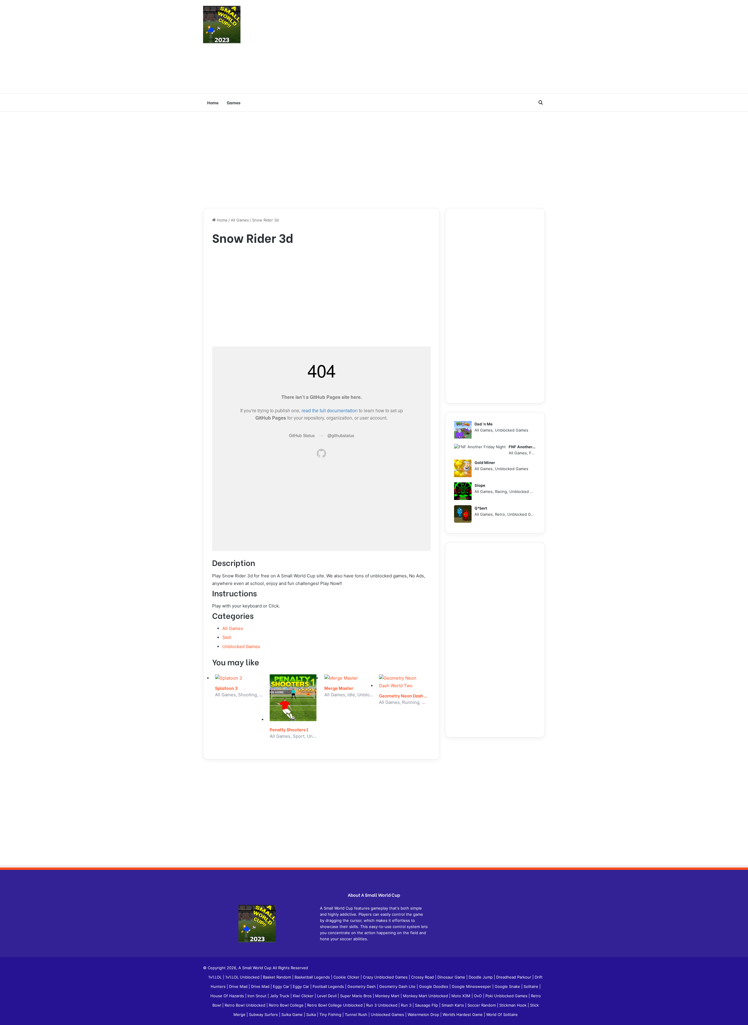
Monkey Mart (388, 995)
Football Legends (329, 986)
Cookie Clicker (347, 977)
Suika (311, 1014)
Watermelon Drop (424, 1014)
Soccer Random (482, 1005)
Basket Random (277, 977)
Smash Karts (453, 1005)
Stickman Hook (513, 1005)
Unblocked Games (241, 646)
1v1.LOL (215, 977)
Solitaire (531, 986)
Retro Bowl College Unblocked (335, 1005)
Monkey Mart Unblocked (426, 995)
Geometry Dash (362, 986)
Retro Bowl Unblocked (245, 1005)
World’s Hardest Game (463, 1014)
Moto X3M (461, 995)
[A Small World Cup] (221, 24)
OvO (478, 995)
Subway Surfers (264, 1014)
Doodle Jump (481, 977)
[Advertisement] (432, 47)
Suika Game (292, 1014)
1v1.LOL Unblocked (243, 977)
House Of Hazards (227, 995)
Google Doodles (434, 986)
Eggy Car (281, 986)
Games (233, 102)
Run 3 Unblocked (382, 1005)
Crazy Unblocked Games (386, 977)
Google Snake (508, 986)
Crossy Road (423, 977)
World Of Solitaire (502, 1014)
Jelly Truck (280, 995)
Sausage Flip (427, 1005)
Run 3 (407, 1005)
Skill (226, 637)
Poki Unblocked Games (507, 995)
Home (213, 102)
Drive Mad (239, 986)
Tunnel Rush (356, 1014)
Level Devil (327, 995)
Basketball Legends (313, 977)
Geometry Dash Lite (398, 986)
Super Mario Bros (356, 995)
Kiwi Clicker (304, 995)
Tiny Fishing (330, 1014)
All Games (240, 220)
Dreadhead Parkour (514, 977)
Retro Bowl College (287, 1005)
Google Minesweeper (472, 986)
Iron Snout (257, 995)
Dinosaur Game (451, 977)
